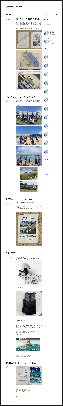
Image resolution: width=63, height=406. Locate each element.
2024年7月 (46, 67)
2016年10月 (46, 149)
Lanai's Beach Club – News (14, 6)
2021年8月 (46, 98)
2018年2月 (46, 136)
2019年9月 (46, 119)
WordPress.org (47, 174)
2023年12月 (46, 73)
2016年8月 (46, 151)
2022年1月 (46, 94)
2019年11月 (46, 117)
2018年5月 (46, 133)
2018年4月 (46, 134)
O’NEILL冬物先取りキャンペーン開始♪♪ (22, 363)
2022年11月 (46, 85)
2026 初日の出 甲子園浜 (48, 24)
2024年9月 (46, 65)
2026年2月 (46, 50)
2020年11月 (46, 106)
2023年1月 (46, 83)
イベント (11, 203)
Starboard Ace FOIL (47, 32)
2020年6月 (46, 111)
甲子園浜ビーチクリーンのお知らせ (20, 199)
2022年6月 (46, 89)
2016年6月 (46, 153)
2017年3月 (46, 146)
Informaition (7, 203)
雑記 (45, 165)
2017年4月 (46, 145)
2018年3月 (46, 135)
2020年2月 (46, 114)
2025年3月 (46, 60)
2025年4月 (46, 59)
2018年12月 (46, 127)
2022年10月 (46, 86)
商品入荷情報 (11, 253)
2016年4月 (46, 155)
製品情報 (11, 257)
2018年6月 (46, 132)
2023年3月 (46, 81)
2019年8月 (46, 120)
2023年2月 (46, 82)
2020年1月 (46, 115)
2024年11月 (46, 63)
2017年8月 (46, 141)
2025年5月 (46, 58)
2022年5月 (46, 90)
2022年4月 (46, 91)
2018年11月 (46, 128)
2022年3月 (46, 92)
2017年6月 (46, 143)
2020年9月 (46, 108)
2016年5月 (46, 154)
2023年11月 (46, 74)
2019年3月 (46, 124)
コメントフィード (47, 173)
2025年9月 (46, 54)
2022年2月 (46, 93)
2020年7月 (46, 110)
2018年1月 (46, 137)
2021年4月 (46, 102)
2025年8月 (46, 55)
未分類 (6, 23)
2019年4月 (46, 123)
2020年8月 (46, 109)
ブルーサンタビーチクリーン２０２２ (20, 97)
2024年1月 (46, 72)
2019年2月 (46, 125)
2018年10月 (46, 129)
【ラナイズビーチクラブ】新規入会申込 (50, 43)
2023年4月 (46, 80)
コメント (7, 24)
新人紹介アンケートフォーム (48, 44)
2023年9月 (46, 76)
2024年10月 (46, 64)
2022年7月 (46, 88)
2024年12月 (46, 62)
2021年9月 (46, 97)
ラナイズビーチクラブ (48, 40)
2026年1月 (46, 51)
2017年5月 (46, 144)
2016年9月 (46, 150)
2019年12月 (46, 116)
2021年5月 (46, 101)
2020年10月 (46, 107)
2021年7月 (46, 99)
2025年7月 (46, 56)
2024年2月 (46, 71)
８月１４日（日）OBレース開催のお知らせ (23, 19)
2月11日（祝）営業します (48, 23)
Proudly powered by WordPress (18, 402)
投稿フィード (46, 172)
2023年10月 (46, 75)
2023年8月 (46, 77)
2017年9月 (46, 140)
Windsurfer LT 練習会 (48, 30)
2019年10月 (46, 118)
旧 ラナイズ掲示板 (47, 41)
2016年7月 (46, 152)
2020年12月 (46, 105)
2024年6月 (46, 68)
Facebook (46, 42)
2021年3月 (46, 103)
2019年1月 (46, 126)
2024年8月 (46, 66)
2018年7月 (46, 131)
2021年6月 (46, 100)
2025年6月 (46, 57)
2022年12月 (46, 84)
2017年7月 (46, 142)
